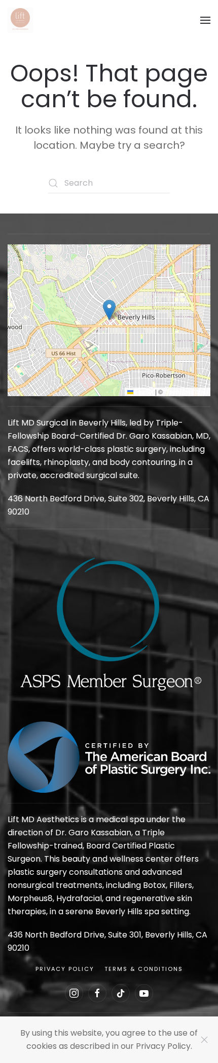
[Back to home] (20, 20)
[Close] (204, 1039)
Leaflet (143, 391)
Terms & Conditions (143, 969)
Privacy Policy (64, 969)
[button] (205, 20)
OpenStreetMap (186, 391)
